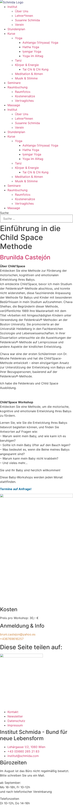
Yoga (18, 38)
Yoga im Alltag (32, 56)
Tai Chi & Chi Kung (35, 69)
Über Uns (21, 11)
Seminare (14, 83)
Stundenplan (16, 29)
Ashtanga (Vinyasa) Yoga (40, 42)
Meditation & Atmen (29, 74)
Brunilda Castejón (25, 257)
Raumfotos (22, 92)
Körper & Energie (27, 65)
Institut (12, 7)
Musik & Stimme (26, 78)
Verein (19, 24)
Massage (13, 105)
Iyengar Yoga (31, 51)
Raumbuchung (17, 87)
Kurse (11, 33)
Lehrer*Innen (24, 16)
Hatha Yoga (30, 47)
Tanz (18, 60)
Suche (4, 212)
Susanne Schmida (27, 20)
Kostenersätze (25, 96)
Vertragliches (24, 100)
